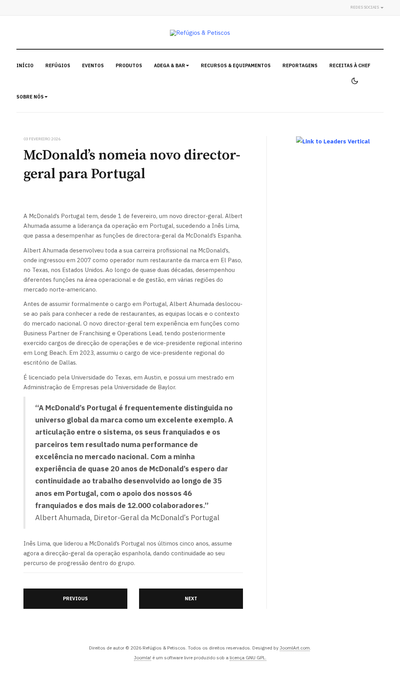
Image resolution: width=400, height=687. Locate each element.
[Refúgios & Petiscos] (200, 32)
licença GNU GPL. (248, 657)
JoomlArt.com (295, 648)
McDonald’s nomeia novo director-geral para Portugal (131, 165)
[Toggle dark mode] (354, 81)
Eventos (93, 65)
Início (25, 65)
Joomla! (142, 657)
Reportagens (300, 65)
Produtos (129, 65)
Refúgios (57, 65)
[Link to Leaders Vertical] (333, 141)
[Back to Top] (376, 663)
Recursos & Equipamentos (236, 65)
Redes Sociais (365, 7)
